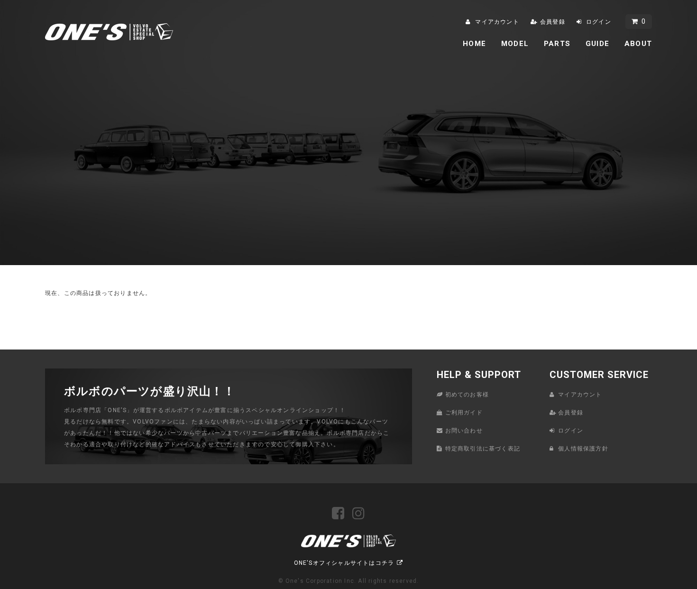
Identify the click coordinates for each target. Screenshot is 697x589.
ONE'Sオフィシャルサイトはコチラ (344, 563)
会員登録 (552, 21)
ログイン (598, 21)
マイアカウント (497, 21)
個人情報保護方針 (583, 448)
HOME (474, 43)
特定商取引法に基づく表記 (482, 448)
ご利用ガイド (464, 412)
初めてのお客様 (467, 394)
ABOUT (638, 43)
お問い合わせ (464, 430)
